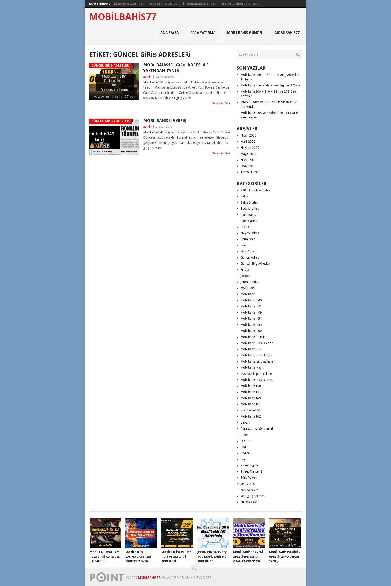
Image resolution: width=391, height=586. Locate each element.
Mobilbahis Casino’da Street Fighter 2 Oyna (270, 85)
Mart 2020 (248, 141)
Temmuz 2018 (250, 172)
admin (147, 76)
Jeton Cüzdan (250, 282)
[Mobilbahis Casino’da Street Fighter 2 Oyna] (141, 533)
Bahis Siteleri (249, 202)
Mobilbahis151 (251, 404)
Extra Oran (248, 239)
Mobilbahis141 (251, 392)
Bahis (244, 196)
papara (245, 422)
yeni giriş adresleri (253, 496)
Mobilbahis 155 (251, 325)
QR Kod (246, 441)
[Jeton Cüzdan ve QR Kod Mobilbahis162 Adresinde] (213, 533)
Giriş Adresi (248, 251)
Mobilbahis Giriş (252, 349)
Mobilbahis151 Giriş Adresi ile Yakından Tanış (176, 67)
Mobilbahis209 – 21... (201, 3)
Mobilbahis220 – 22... (129, 3)
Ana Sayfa (169, 33)
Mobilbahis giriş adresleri (258, 361)
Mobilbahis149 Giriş (164, 120)
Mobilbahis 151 (251, 318)
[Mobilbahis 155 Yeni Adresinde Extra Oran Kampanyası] (249, 533)
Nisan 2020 (248, 135)
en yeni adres (250, 233)
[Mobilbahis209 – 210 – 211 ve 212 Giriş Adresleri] (177, 533)
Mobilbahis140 (251, 386)
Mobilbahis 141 (251, 306)
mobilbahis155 (251, 410)
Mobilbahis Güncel (245, 33)
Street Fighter (250, 465)
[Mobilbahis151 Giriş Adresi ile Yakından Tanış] (285, 533)
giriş (243, 245)
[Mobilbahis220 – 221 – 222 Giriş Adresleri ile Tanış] (105, 533)
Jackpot (246, 276)
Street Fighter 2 (251, 471)
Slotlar (245, 453)
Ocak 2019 (248, 166)
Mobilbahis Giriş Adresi (256, 355)
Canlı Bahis (248, 214)
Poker (245, 435)
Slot (243, 447)
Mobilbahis (248, 294)
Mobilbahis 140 (251, 300)
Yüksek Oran (249, 502)
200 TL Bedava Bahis (255, 190)
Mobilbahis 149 (251, 312)
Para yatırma (203, 33)
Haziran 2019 (250, 147)
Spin (244, 459)
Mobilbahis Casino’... (165, 3)
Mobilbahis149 (251, 398)
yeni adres (248, 483)
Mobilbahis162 (251, 416)
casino (245, 227)
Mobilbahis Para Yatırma (257, 380)
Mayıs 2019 (249, 154)
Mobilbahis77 (122, 17)
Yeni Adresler (249, 490)
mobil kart (247, 288)
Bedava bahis (250, 208)
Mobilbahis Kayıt (252, 367)
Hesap (245, 269)
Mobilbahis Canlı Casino (257, 343)
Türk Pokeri (249, 477)
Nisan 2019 (248, 160)
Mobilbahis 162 (251, 331)
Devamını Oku (221, 103)
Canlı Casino (249, 221)
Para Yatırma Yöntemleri (257, 428)
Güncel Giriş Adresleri (255, 263)
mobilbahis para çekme (256, 373)
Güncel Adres (250, 257)
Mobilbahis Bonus (253, 337)
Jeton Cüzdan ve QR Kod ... (241, 3)
